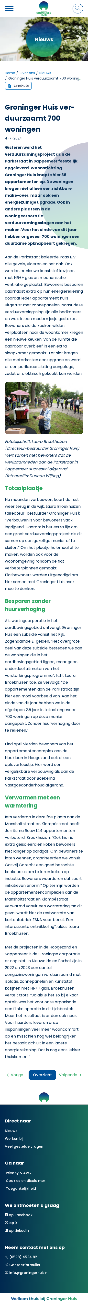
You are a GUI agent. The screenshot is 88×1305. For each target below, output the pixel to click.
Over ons (27, 72)
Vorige (17, 1075)
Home (10, 72)
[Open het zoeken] (78, 8)
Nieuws (45, 72)
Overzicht (42, 1075)
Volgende (68, 1075)
